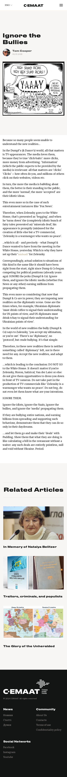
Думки (7, 724)
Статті (7, 720)
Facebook (8, 747)
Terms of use (43, 724)
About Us (41, 715)
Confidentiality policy (48, 729)
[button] (8, 5)
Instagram (9, 752)
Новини (8, 715)
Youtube (8, 757)
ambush (23, 254)
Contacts (41, 720)
